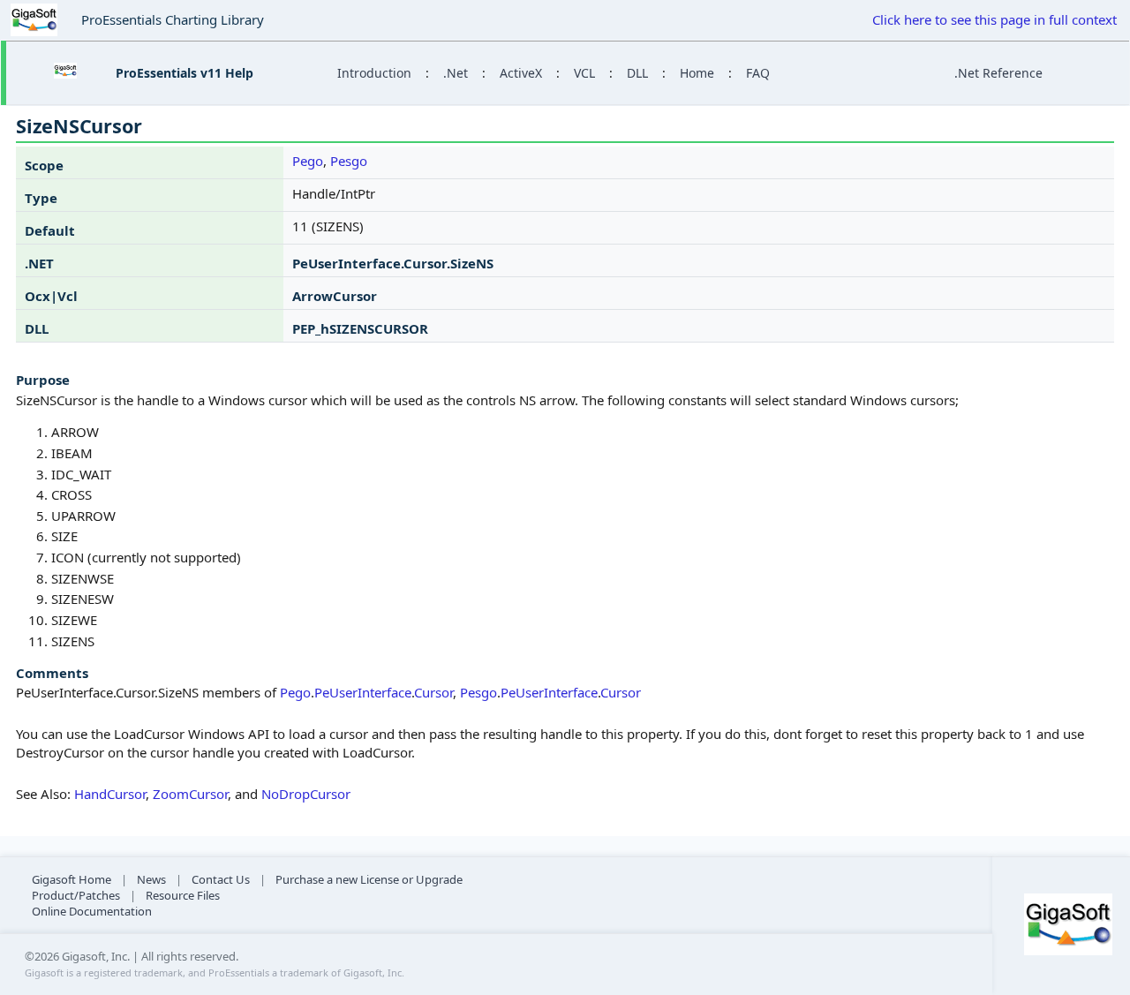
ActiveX (521, 72)
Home (697, 72)
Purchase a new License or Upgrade (369, 879)
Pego (307, 161)
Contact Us (221, 879)
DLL (637, 72)
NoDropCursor (305, 794)
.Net (455, 72)
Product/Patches (76, 895)
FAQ (758, 72)
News (151, 879)
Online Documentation (92, 911)
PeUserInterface (362, 692)
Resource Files (183, 895)
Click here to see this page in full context (994, 19)
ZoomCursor (190, 794)
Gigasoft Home (71, 879)
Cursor (433, 692)
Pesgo (348, 161)
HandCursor (110, 794)
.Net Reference (998, 72)
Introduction (374, 72)
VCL (584, 72)
